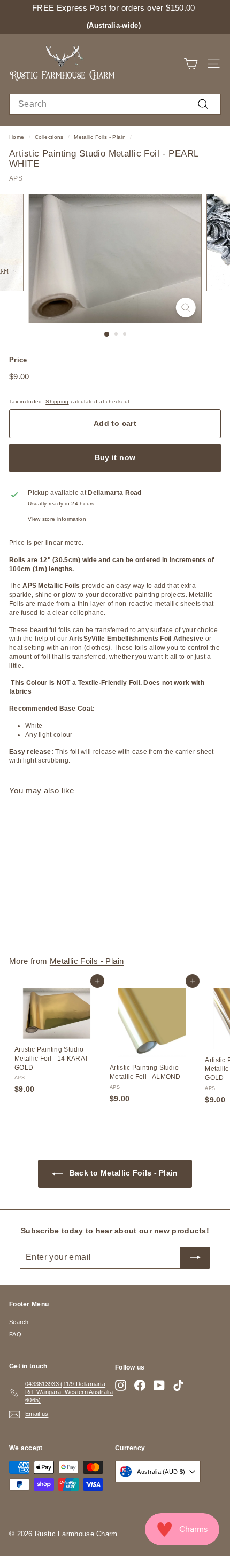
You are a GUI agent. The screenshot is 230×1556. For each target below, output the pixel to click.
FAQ (15, 1334)
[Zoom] (185, 307)
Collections (49, 137)
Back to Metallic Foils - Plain (122, 1173)
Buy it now (115, 457)
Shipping (56, 401)
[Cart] (190, 64)
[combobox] (115, 104)
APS (15, 178)
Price (18, 360)
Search (19, 1322)
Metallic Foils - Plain (100, 137)
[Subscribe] (195, 1257)
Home (16, 137)
